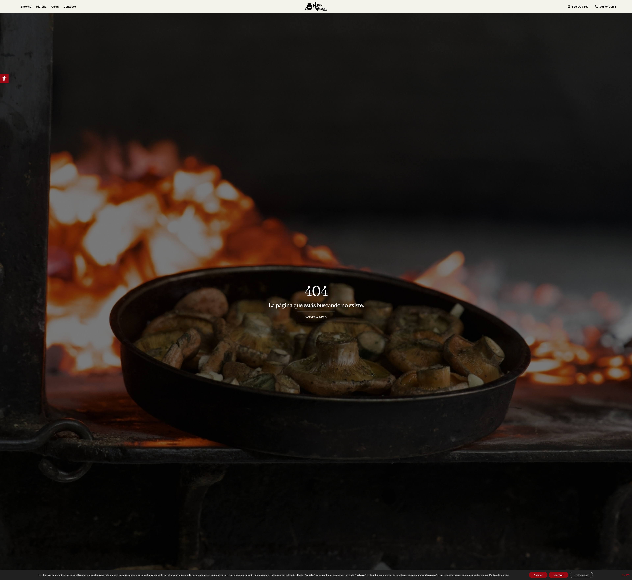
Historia (41, 6)
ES (628, 575)
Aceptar (538, 574)
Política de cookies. (499, 575)
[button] (4, 78)
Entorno (26, 6)
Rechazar (558, 574)
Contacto (70, 6)
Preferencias (581, 574)
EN (623, 575)
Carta (55, 6)
